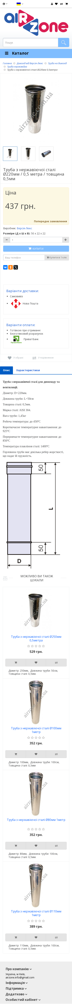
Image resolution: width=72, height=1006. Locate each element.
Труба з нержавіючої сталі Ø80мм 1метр (36, 820)
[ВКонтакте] (5, 267)
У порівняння (46, 357)
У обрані (18, 357)
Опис (6, 370)
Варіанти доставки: (22, 291)
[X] (15, 267)
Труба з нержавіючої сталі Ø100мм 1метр (36, 730)
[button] (20, 4)
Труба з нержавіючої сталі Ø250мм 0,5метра (36, 638)
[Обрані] (56, 4)
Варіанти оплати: (20, 325)
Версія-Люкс (24, 228)
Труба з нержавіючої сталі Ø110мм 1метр (36, 913)
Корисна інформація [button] (5, 5)
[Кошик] (66, 4)
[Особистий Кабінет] (52, 4)
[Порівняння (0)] (61, 4)
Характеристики (28, 370)
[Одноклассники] (10, 267)
